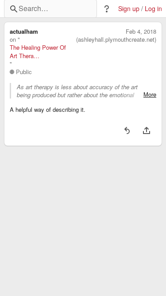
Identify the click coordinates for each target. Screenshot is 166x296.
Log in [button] (153, 8)
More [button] (149, 95)
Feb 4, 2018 (141, 32)
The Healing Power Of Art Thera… (38, 51)
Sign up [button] (128, 8)
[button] (106, 9)
